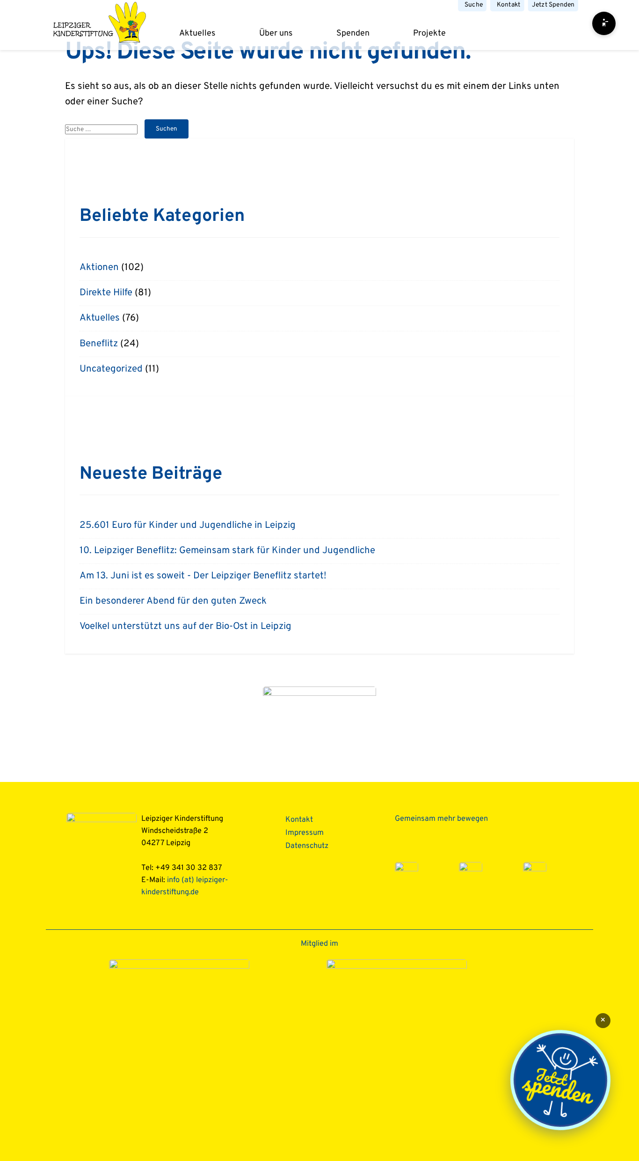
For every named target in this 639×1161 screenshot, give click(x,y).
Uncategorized (111, 369)
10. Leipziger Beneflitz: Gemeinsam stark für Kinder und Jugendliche (227, 551)
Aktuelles (197, 33)
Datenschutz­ (306, 846)
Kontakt (508, 5)
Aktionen (99, 268)
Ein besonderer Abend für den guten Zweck (173, 601)
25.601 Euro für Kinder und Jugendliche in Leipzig (188, 525)
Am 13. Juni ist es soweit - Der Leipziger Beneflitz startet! (203, 576)
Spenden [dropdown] (353, 33)
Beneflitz (99, 344)
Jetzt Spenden (553, 5)
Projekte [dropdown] (429, 33)
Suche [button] (474, 5)
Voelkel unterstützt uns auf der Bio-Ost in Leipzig (185, 627)
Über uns (275, 33)
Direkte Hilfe (106, 293)
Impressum (304, 833)
